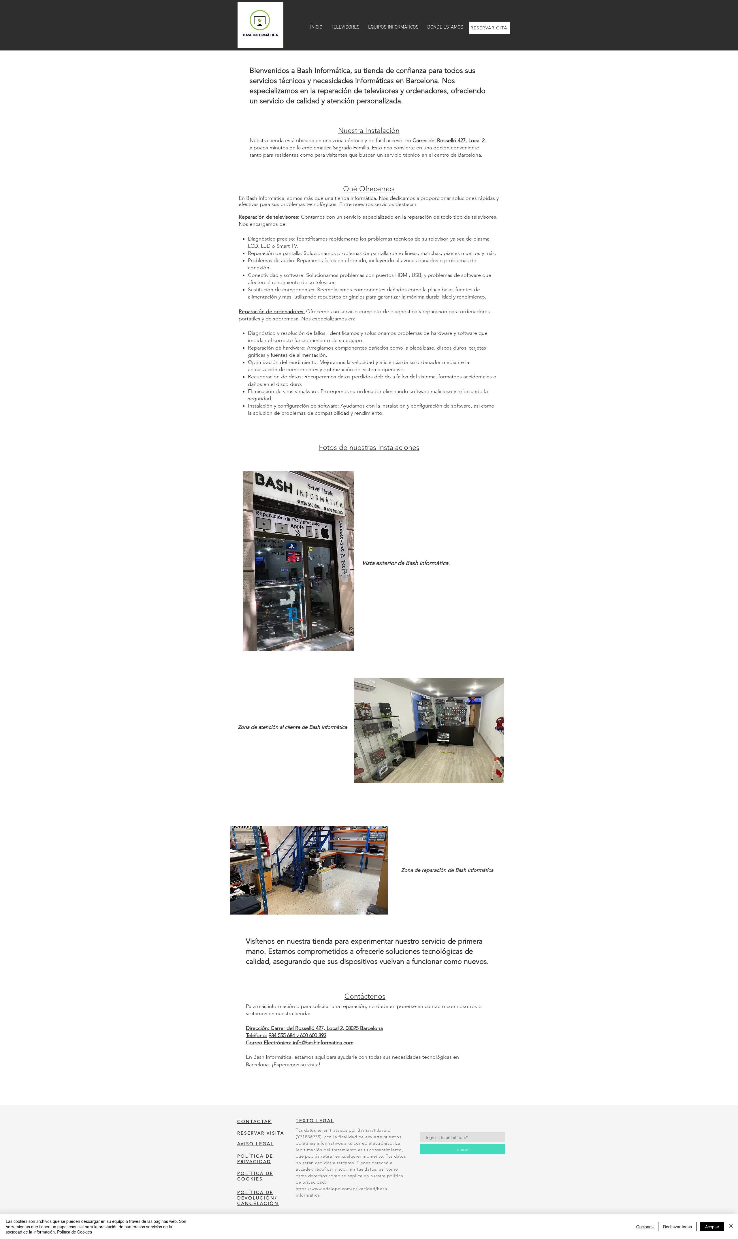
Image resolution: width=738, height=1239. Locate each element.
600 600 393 (313, 1035)
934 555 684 (282, 1035)
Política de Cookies (74, 1232)
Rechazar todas (677, 1226)
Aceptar (712, 1226)
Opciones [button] (645, 1226)
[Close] (731, 1226)
